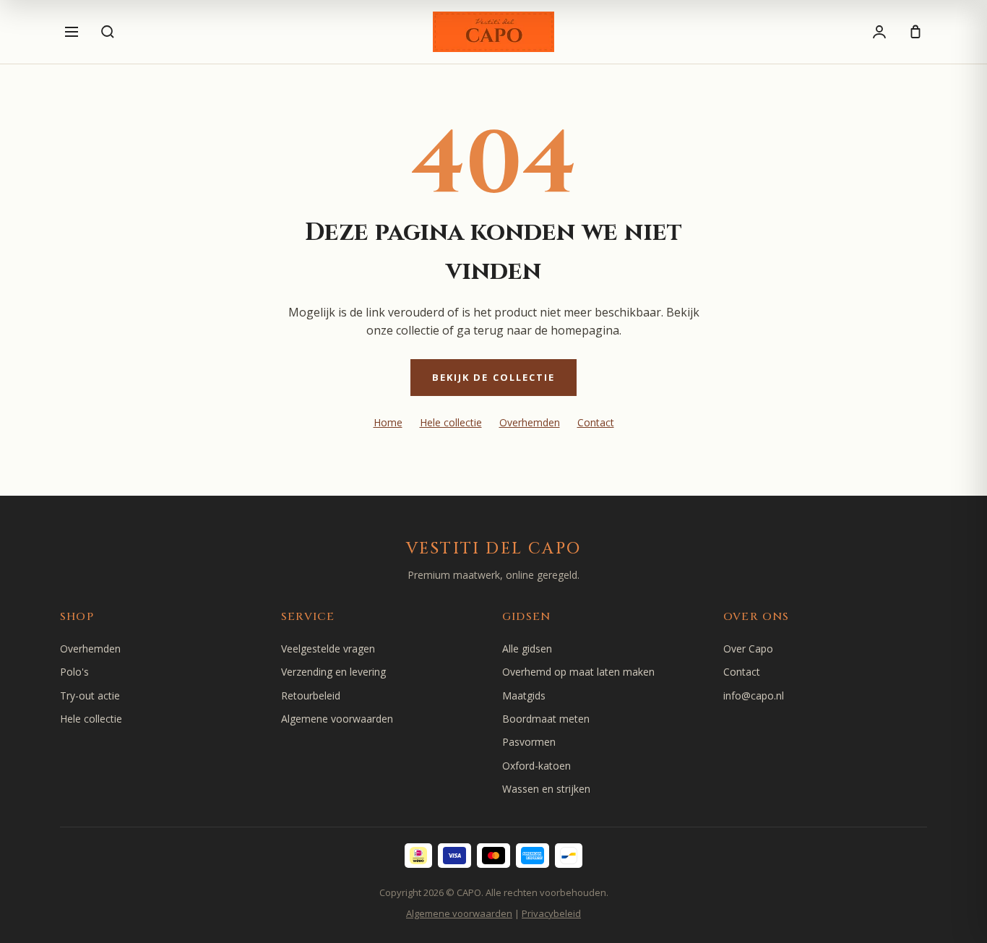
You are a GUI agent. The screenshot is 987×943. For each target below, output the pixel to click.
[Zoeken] (107, 31)
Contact (595, 422)
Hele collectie (451, 422)
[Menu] (71, 31)
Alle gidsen (527, 648)
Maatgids (524, 695)
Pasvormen (529, 742)
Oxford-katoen (536, 765)
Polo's (74, 672)
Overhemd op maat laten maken (578, 672)
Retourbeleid (310, 695)
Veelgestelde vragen (328, 648)
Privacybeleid (551, 913)
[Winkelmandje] (915, 31)
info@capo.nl (753, 695)
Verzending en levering (333, 672)
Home (388, 422)
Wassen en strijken (546, 789)
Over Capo (748, 648)
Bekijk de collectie (494, 377)
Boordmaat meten (546, 718)
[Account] (879, 31)
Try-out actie (90, 695)
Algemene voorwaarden (337, 718)
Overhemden (529, 422)
